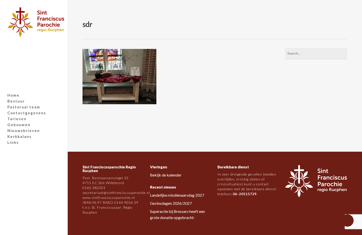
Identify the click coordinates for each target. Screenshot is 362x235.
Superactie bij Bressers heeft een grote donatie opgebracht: (177, 214)
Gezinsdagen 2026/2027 (171, 203)
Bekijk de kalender (165, 175)
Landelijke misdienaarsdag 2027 (177, 195)
